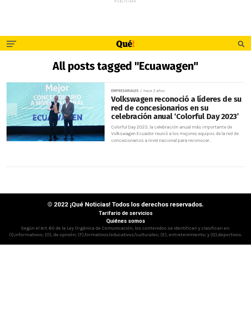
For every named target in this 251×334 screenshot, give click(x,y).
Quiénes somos (125, 221)
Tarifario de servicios (126, 213)
